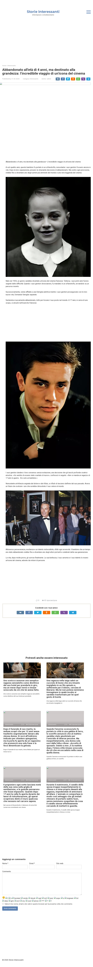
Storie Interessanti (43, 12)
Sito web (59, 863)
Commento (6, 871)
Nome (5, 863)
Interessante (34, 79)
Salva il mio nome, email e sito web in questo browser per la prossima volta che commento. (39, 904)
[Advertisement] (46, 42)
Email (32, 863)
